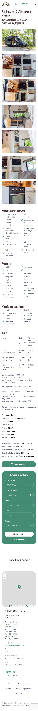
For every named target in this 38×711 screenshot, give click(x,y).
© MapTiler (13, 606)
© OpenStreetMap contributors (26, 606)
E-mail (7, 501)
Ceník (8, 689)
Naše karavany (24, 684)
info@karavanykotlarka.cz (15, 675)
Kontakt (19, 693)
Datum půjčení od (11, 480)
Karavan (8, 521)
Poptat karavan (20, 464)
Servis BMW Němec (23, 705)
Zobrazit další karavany (19, 560)
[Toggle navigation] (34, 4)
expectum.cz (6, 705)
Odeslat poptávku (19, 534)
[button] (19, 587)
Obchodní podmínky (24, 689)
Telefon (8, 511)
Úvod (10, 684)
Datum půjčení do (11, 490)
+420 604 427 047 (24, 4)
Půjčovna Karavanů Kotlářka (15, 645)
